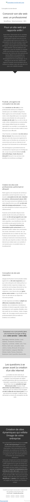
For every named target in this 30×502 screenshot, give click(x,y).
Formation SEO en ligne (18, 493)
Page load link (4, 501)
